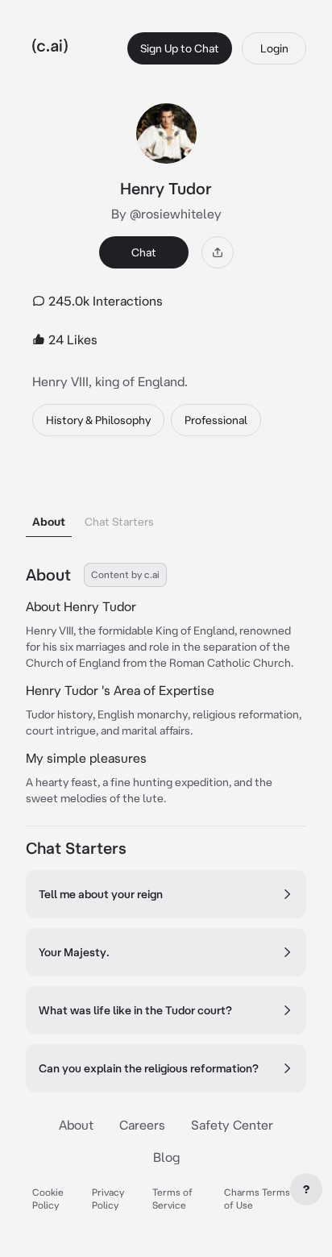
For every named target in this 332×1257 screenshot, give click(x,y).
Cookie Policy (48, 1198)
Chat (143, 252)
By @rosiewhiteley (166, 213)
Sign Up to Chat (179, 48)
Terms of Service (172, 1198)
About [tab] (48, 521)
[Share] (217, 252)
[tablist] (166, 501)
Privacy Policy (108, 1198)
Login (274, 48)
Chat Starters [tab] (119, 521)
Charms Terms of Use (257, 1198)
